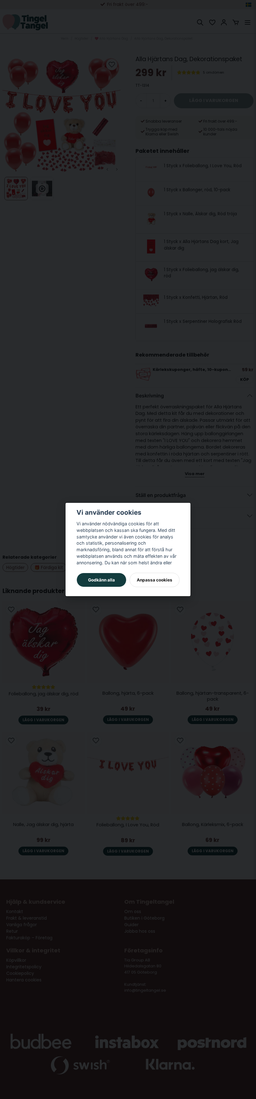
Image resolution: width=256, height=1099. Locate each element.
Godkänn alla (101, 579)
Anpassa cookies (154, 579)
